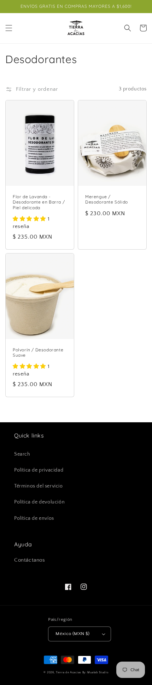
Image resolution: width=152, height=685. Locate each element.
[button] (9, 28)
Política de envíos (34, 518)
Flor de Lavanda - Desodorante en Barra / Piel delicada (39, 202)
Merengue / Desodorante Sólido (106, 199)
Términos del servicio (38, 486)
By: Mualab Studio (95, 672)
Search (22, 454)
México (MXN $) (72, 633)
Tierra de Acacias (68, 672)
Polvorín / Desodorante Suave (38, 352)
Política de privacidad (38, 470)
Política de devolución (39, 502)
